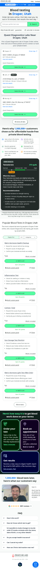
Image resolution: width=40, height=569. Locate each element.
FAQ (32, 1)
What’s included (30, 256)
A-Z (21, 237)
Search (34, 24)
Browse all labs (20, 122)
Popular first (11, 237)
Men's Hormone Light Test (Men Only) (19, 373)
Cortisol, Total (10, 308)
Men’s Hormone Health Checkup (17, 243)
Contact (37, 1)
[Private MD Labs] (20, 555)
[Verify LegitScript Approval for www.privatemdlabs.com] (20, 564)
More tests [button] (20, 405)
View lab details (7, 59)
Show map (32, 51)
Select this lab (19, 67)
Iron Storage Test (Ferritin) (14, 340)
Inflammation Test (12, 275)
